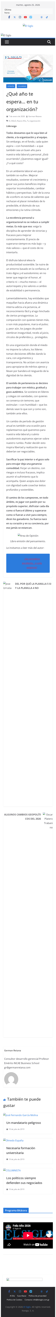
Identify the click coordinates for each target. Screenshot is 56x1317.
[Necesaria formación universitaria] (13, 1140)
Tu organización (33, 121)
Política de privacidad (37, 1296)
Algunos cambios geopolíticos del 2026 (22, 816)
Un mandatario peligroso (23, 1123)
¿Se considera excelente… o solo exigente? (32, 563)
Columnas (22, 86)
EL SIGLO (12, 121)
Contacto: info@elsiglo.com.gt (37, 1299)
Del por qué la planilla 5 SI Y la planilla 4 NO (33, 586)
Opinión (10, 86)
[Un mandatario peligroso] (20, 1115)
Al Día (12, 1296)
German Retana (35, 116)
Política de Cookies (14, 1299)
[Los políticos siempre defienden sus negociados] (12, 1170)
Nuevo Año (21, 121)
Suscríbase (21, 1296)
